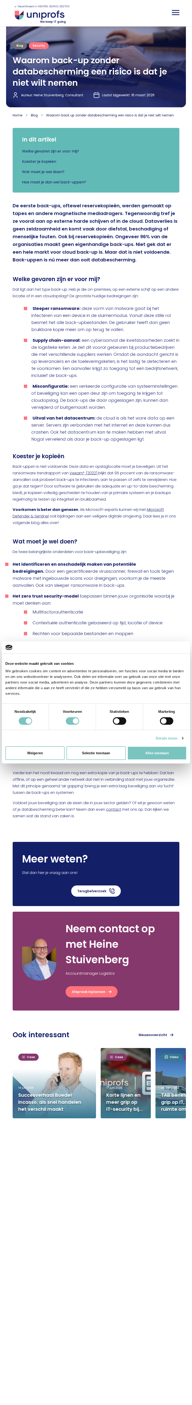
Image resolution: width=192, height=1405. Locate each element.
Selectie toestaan (96, 753)
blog (34, 115)
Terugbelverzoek (91, 891)
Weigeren (35, 753)
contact (113, 809)
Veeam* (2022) (84, 473)
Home (17, 115)
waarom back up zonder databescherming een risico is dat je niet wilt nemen (110, 115)
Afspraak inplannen (88, 991)
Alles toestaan (157, 753)
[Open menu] (175, 12)
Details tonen (166, 738)
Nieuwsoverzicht (153, 1035)
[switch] (72, 721)
